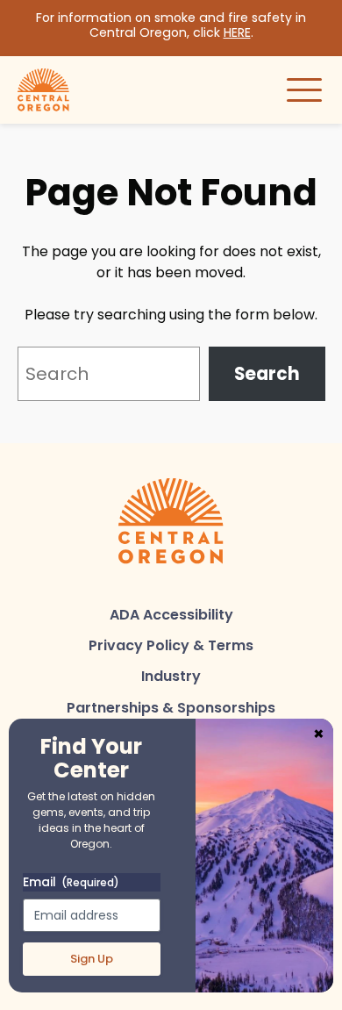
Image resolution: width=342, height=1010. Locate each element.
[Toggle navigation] (304, 89)
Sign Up (91, 958)
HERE (237, 32)
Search (267, 374)
